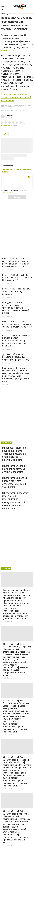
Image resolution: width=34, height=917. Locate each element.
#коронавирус (5, 111)
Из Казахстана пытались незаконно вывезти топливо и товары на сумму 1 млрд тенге (17, 324)
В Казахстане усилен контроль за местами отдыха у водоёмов (17, 291)
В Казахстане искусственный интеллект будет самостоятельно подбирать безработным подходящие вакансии (16, 340)
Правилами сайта (7, 192)
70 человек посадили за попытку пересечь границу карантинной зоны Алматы (17, 97)
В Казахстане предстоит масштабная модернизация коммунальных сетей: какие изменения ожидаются (15, 262)
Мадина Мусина (10, 115)
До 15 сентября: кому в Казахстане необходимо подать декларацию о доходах (17, 357)
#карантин (22, 111)
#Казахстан (14, 111)
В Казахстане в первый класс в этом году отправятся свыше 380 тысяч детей (17, 277)
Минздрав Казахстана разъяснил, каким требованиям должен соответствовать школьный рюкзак (15, 307)
